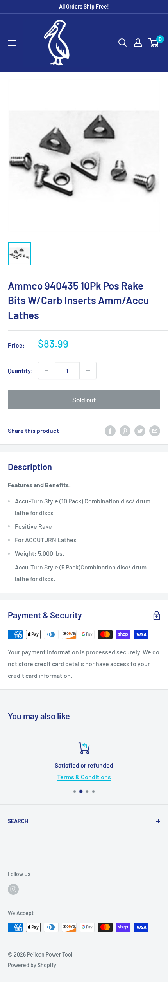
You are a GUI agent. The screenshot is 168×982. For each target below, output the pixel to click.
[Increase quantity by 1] (88, 370)
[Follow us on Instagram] (13, 889)
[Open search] (122, 42)
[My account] (138, 42)
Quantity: (20, 370)
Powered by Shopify (32, 965)
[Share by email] (154, 431)
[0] (154, 42)
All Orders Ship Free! (84, 6)
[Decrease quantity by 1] (46, 370)
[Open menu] (12, 43)
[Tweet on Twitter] (139, 431)
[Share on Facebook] (110, 431)
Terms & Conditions (84, 776)
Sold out (84, 400)
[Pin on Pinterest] (125, 431)
